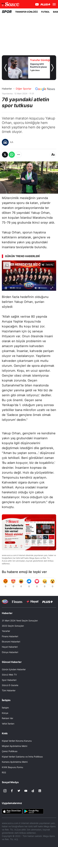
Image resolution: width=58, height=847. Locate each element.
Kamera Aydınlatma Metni (15, 762)
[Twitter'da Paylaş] (5, 155)
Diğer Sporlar (23, 88)
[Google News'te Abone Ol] (45, 89)
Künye (5, 713)
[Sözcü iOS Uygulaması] (12, 811)
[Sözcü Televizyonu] (5, 602)
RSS (4, 772)
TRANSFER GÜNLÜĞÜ (26, 11)
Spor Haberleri (9, 680)
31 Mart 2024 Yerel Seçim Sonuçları (20, 620)
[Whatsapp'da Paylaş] (12, 155)
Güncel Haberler (12, 661)
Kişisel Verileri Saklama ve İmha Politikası (22, 756)
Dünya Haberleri (10, 652)
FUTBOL (45, 11)
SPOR (7, 12)
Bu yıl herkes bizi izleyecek (16, 281)
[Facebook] (12, 791)
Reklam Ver (7, 718)
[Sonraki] (52, 67)
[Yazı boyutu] (53, 155)
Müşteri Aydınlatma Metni (14, 746)
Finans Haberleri (10, 636)
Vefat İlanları (8, 723)
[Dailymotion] (33, 791)
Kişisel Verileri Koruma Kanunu (17, 740)
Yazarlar (6, 631)
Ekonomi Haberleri (11, 641)
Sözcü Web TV (9, 674)
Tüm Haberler (8, 690)
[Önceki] (5, 67)
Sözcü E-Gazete (10, 685)
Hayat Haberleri (10, 647)
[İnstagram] (5, 791)
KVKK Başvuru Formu (12, 767)
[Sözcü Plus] (47, 601)
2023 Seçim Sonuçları (13, 625)
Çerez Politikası (9, 751)
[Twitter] (19, 791)
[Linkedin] (40, 791)
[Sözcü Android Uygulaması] (33, 811)
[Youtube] (26, 791)
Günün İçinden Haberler (14, 669)
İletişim (5, 707)
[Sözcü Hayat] (32, 601)
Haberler (7, 88)
